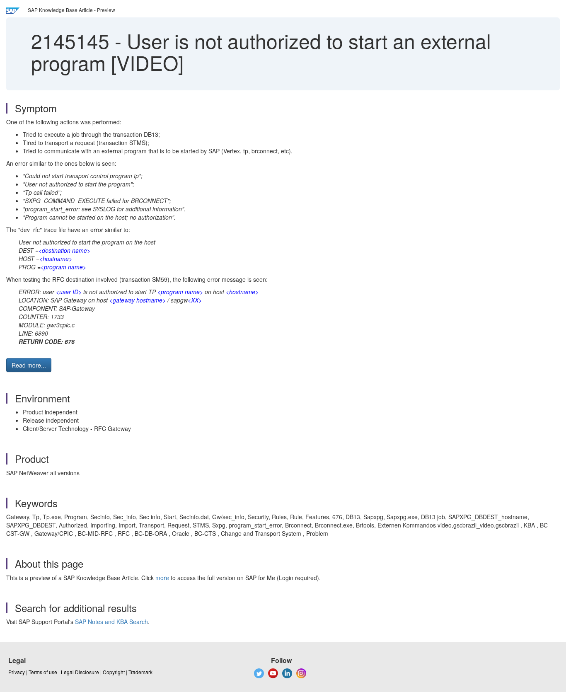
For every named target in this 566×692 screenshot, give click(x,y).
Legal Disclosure (80, 671)
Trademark (140, 671)
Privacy (16, 671)
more (162, 577)
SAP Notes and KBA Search (111, 621)
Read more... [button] (29, 365)
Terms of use (43, 671)
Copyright (114, 671)
